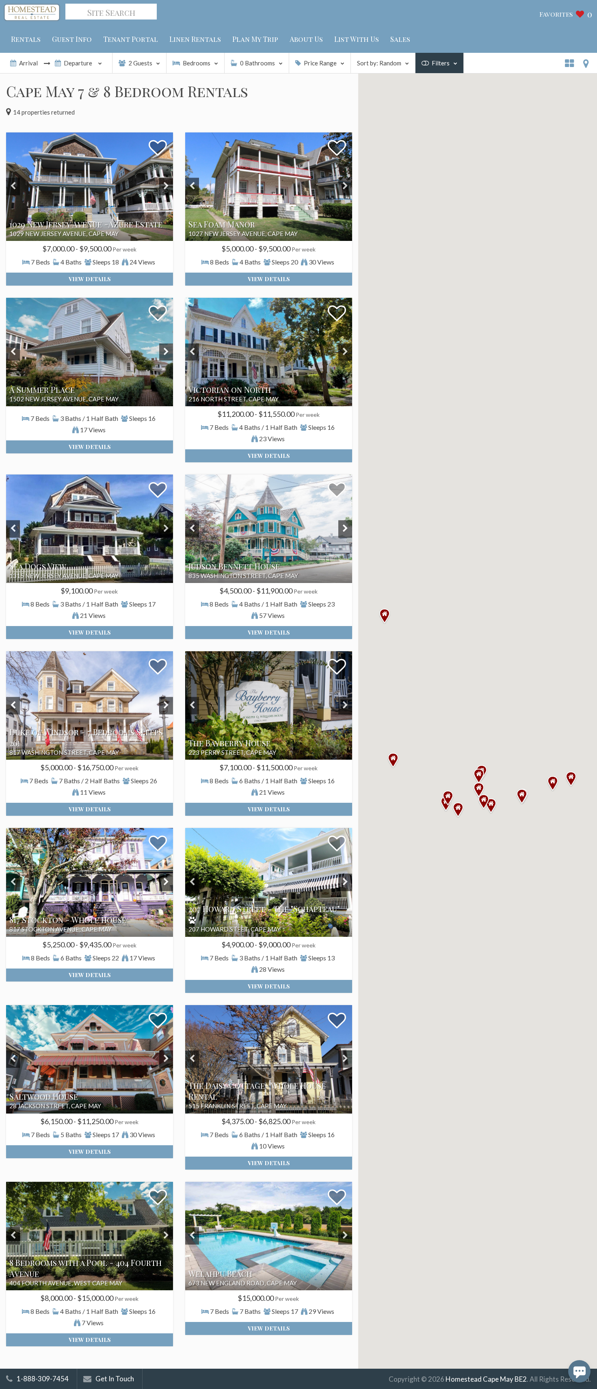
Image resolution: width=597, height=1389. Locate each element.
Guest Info (72, 39)
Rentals (26, 39)
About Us (306, 39)
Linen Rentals (195, 39)
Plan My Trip (255, 39)
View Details (90, 279)
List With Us (356, 39)
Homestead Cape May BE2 (486, 1379)
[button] (522, 796)
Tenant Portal (130, 39)
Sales (400, 39)
